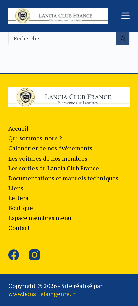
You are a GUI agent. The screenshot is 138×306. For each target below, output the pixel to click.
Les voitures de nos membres (47, 158)
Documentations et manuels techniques (63, 178)
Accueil (18, 128)
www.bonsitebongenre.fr (41, 294)
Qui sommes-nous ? (35, 138)
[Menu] (125, 16)
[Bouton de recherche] (122, 38)
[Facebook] (13, 254)
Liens (15, 188)
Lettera (18, 198)
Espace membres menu (39, 218)
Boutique (20, 208)
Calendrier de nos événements (50, 148)
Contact (19, 228)
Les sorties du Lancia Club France (53, 168)
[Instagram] (34, 254)
